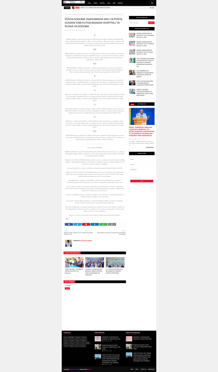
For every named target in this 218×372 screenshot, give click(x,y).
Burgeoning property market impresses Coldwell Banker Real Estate (111, 347)
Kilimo (65, 340)
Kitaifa (77, 340)
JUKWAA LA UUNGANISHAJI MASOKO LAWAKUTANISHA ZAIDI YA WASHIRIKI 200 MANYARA (93, 272)
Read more (150, 147)
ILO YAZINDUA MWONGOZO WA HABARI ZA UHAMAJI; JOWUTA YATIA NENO (114, 271)
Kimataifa (72, 340)
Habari (70, 14)
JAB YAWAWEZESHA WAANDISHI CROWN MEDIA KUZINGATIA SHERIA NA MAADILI (144, 73)
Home (66, 14)
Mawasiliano (151, 369)
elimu (76, 346)
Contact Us (143, 369)
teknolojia (82, 346)
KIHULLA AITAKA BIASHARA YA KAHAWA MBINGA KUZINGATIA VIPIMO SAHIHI (144, 83)
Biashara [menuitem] (120, 3)
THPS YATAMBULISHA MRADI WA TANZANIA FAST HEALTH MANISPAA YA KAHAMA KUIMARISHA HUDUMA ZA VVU (145, 62)
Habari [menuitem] (95, 3)
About (137, 369)
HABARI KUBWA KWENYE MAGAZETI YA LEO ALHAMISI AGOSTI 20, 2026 (145, 35)
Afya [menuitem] (114, 3)
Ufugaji (71, 346)
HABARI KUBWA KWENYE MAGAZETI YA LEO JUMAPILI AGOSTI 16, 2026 (145, 43)
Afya (65, 337)
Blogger (89, 369)
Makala (66, 343)
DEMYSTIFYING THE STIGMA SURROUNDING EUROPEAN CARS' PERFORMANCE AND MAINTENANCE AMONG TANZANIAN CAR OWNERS (111, 358)
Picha (77, 343)
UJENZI (87, 343)
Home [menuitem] (89, 3)
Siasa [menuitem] (108, 3)
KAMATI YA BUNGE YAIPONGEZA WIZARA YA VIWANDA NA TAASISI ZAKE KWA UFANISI (144, 92)
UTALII (65, 346)
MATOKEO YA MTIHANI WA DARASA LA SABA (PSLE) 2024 (111, 338)
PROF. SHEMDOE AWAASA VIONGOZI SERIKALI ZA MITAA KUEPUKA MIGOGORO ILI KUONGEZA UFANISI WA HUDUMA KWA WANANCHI (141, 131)
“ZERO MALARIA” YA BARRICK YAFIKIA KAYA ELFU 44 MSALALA (74, 271)
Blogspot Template (74, 369)
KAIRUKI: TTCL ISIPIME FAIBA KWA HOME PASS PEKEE (95, 7)
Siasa (82, 343)
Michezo (72, 343)
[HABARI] (142, 116)
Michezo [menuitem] (102, 3)
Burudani (78, 337)
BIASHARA (71, 337)
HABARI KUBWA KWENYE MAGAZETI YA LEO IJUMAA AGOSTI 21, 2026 (144, 52)
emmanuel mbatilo (71, 30)
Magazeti (84, 340)
